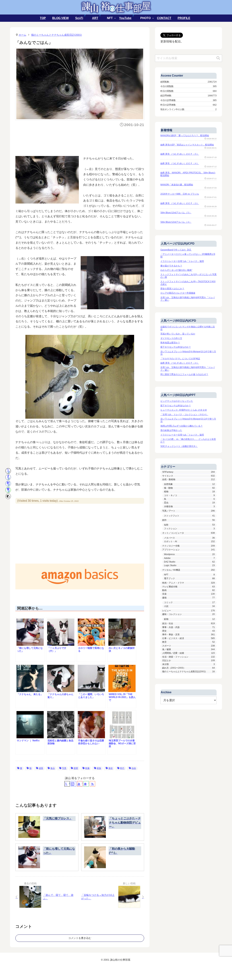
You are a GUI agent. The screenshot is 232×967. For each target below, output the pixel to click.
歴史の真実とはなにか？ (172, 288)
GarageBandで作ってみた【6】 (176, 250)
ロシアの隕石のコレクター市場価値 (177, 293)
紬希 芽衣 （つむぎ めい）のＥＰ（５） (179, 154)
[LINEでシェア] (8, 490)
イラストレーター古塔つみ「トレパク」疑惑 (182, 261)
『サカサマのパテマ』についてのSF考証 (180, 358)
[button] (8, 496)
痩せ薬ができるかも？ (171, 265)
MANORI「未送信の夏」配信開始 (176, 184)
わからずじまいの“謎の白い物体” (176, 270)
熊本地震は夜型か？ (170, 342)
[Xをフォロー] (67, 784)
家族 (99, 768)
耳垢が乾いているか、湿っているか (177, 333)
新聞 (76, 768)
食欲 (110, 768)
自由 (134, 768)
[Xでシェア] (8, 471)
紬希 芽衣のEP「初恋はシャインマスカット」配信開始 (187, 144)
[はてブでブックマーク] (8, 483)
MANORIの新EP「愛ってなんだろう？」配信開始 (184, 135)
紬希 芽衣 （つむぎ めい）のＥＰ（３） (179, 203)
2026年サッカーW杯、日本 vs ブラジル (179, 194)
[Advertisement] (81, 140)
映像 (87, 768)
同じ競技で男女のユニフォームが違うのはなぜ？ (184, 374)
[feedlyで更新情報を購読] (86, 784)
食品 (52, 768)
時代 (122, 768)
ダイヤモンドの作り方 (171, 338)
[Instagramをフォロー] (73, 784)
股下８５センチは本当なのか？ (175, 347)
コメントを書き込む (79, 938)
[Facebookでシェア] (8, 477)
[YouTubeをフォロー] (79, 784)
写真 (64, 768)
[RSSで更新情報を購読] (92, 784)
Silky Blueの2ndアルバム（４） (175, 222)
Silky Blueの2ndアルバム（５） (175, 212)
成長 (41, 768)
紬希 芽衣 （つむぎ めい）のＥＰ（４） (179, 163)
